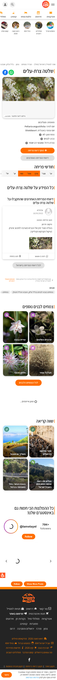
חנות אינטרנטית (37, 613)
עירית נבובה (20, 339)
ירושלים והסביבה (25, 628)
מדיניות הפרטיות (32, 677)
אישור (6, 674)
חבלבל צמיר (46, 372)
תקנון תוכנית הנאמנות (14, 666)
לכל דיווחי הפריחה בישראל (28, 265)
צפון (46, 628)
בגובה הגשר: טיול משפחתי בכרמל (17, 485)
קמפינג (23, 623)
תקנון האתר (49, 666)
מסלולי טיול (34, 618)
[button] (54, 4)
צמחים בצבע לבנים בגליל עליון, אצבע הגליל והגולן (33, 292)
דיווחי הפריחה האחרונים (37, 157)
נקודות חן (21, 618)
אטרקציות (47, 618)
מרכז (38, 628)
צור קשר (43, 608)
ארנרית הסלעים (44, 339)
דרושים (29, 608)
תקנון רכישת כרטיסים (34, 666)
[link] (11, 72)
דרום (12, 628)
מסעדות (33, 623)
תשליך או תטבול (18, 454)
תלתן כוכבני (20, 372)
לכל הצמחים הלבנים (28, 382)
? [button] (40, 135)
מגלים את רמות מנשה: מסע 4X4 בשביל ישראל (44, 484)
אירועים (10, 618)
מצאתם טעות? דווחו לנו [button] (10, 280)
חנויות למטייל (14, 608)
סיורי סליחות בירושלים (46, 452)
